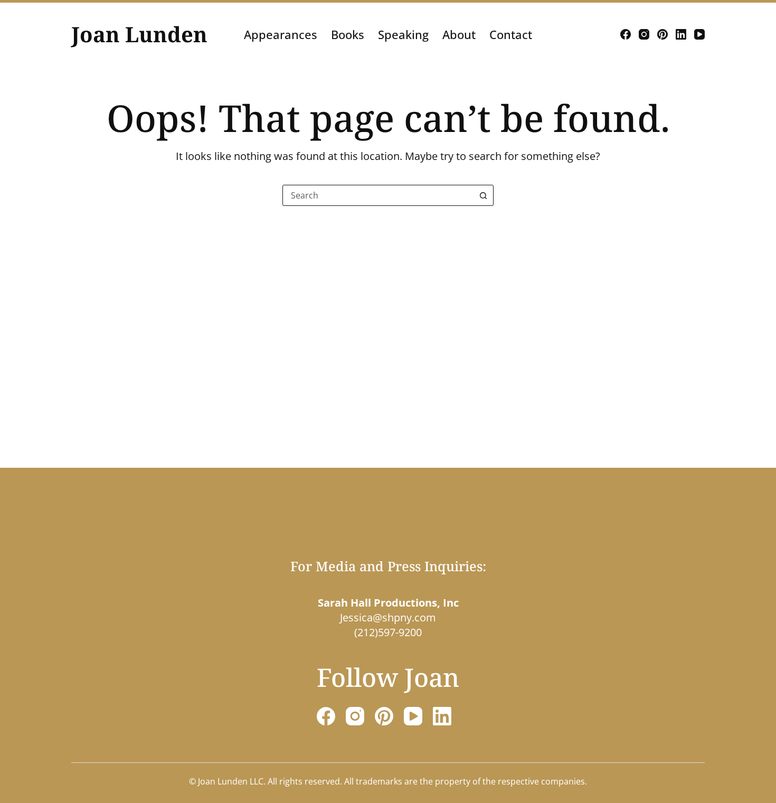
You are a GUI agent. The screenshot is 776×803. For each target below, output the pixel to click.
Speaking (403, 34)
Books (347, 34)
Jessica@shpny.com (388, 617)
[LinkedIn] (681, 34)
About (459, 34)
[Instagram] (644, 34)
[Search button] (483, 195)
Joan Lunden (139, 34)
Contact (510, 34)
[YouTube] (699, 34)
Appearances (280, 34)
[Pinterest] (662, 34)
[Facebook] (625, 34)
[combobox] (378, 195)
